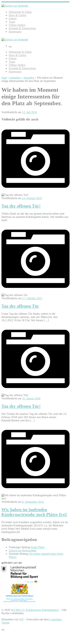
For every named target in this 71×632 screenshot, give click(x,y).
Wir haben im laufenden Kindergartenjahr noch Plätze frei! (34, 512)
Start (4, 77)
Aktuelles (14, 77)
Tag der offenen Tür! (21, 206)
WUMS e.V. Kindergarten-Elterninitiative (35, 609)
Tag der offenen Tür (20, 306)
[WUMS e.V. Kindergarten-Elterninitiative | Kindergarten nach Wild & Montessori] (14, 5)
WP (21, 619)
